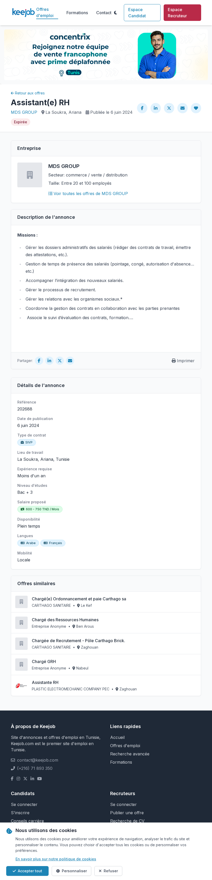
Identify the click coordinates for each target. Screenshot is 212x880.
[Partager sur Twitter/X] (169, 108)
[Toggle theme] (115, 13)
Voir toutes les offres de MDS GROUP (91, 193)
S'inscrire (20, 812)
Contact (103, 12)
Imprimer (186, 360)
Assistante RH (45, 682)
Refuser (111, 871)
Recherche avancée (129, 753)
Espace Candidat (137, 12)
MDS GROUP (24, 112)
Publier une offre (127, 812)
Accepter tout (30, 871)
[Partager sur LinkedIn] (155, 108)
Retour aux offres (30, 93)
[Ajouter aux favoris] (196, 108)
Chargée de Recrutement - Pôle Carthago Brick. (78, 640)
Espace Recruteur (177, 12)
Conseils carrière (27, 821)
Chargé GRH (44, 661)
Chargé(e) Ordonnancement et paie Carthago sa (79, 598)
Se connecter (24, 804)
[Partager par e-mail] (182, 108)
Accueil (117, 737)
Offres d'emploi (45, 12)
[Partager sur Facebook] (142, 108)
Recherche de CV (127, 821)
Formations (77, 12)
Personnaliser (74, 871)
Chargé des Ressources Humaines (65, 619)
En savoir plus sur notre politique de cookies (56, 859)
